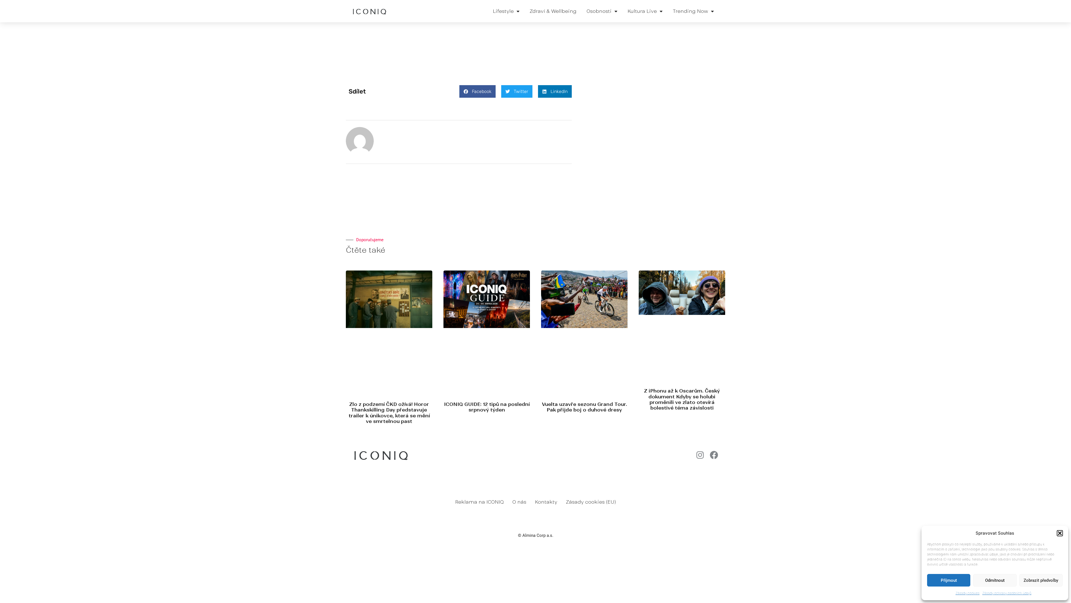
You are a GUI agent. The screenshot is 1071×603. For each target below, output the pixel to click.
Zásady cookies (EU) (591, 502)
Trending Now (690, 11)
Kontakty (546, 502)
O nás (519, 502)
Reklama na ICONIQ (479, 502)
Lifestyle (503, 11)
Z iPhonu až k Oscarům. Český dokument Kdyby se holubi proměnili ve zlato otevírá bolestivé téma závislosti (682, 399)
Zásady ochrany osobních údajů (1006, 593)
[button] (1060, 533)
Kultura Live (642, 11)
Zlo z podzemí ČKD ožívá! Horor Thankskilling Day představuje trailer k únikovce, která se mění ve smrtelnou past (389, 412)
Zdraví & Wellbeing (553, 11)
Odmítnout (995, 580)
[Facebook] (714, 455)
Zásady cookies (968, 593)
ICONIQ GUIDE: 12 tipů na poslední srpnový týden (487, 407)
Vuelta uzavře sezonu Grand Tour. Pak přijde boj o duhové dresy (584, 407)
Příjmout (949, 580)
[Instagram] (700, 455)
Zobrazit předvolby (1041, 580)
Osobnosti (599, 11)
